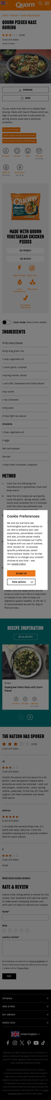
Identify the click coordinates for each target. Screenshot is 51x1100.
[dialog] (25, 550)
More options (19, 581)
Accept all (21, 573)
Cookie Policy (18, 564)
